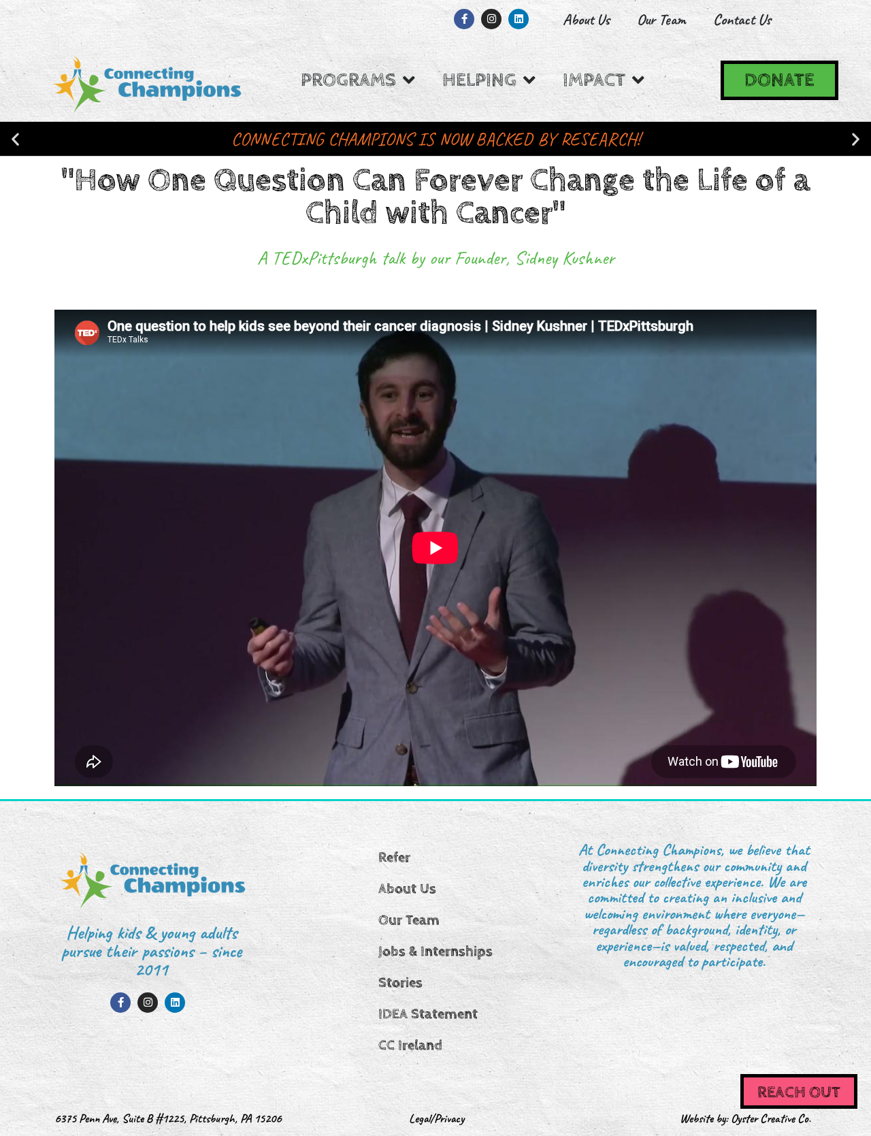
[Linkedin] (518, 19)
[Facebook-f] (464, 19)
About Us (586, 19)
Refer (394, 857)
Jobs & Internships (435, 951)
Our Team (661, 19)
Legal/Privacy (436, 1118)
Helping (479, 80)
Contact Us (742, 19)
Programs (348, 80)
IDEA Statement (428, 1014)
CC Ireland (410, 1045)
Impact (594, 80)
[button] (15, 139)
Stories (400, 983)
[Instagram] (491, 19)
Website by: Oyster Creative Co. (745, 1118)
